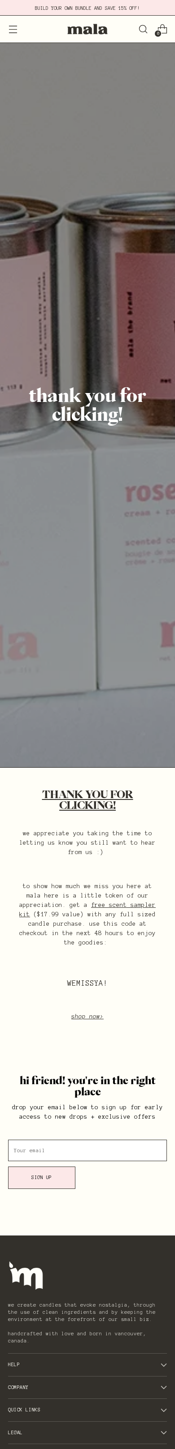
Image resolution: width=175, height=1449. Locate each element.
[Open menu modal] (13, 29)
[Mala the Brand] (87, 29)
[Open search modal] (143, 29)
